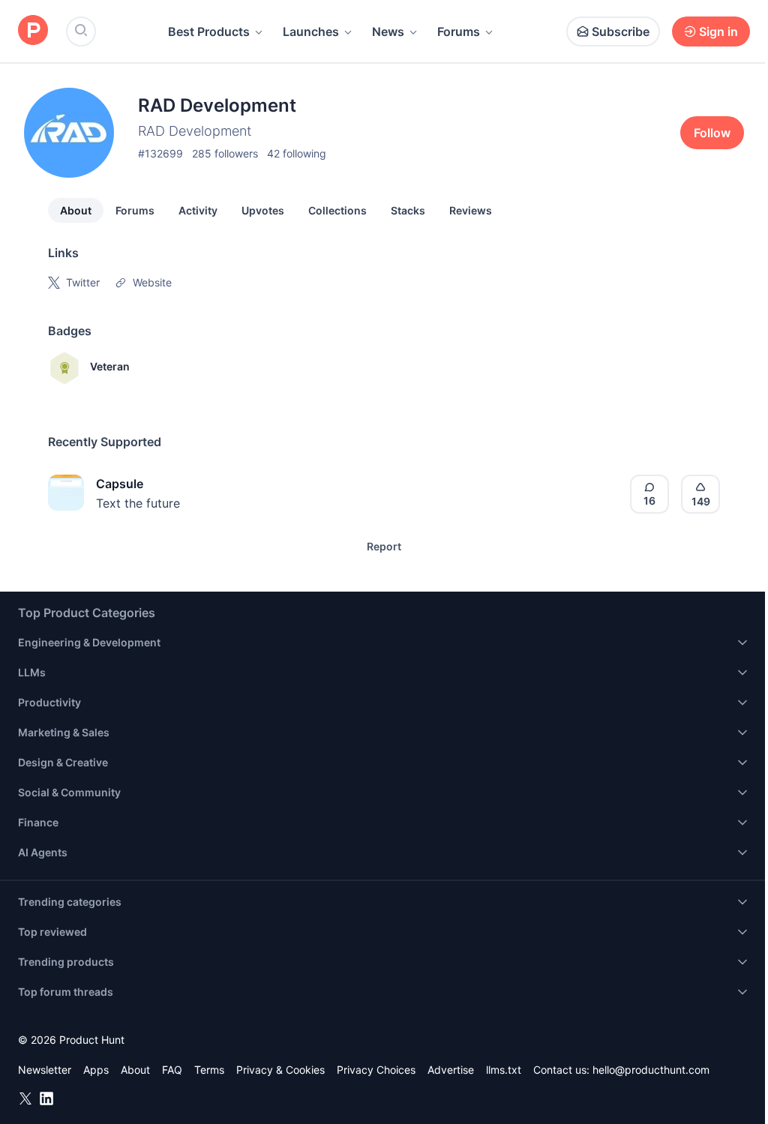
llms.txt (503, 1069)
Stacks (408, 210)
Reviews (470, 210)
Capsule (119, 483)
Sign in (718, 31)
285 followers (225, 153)
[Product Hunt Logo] (33, 31)
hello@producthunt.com (651, 1069)
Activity (198, 210)
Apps (96, 1069)
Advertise (451, 1069)
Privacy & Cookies (280, 1069)
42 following (296, 153)
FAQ (172, 1069)
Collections (337, 210)
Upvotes (263, 210)
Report (384, 546)
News (388, 31)
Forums (458, 31)
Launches (311, 31)
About (76, 210)
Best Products (209, 31)
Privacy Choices (376, 1069)
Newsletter (44, 1069)
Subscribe (621, 31)
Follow (712, 132)
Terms (209, 1069)
